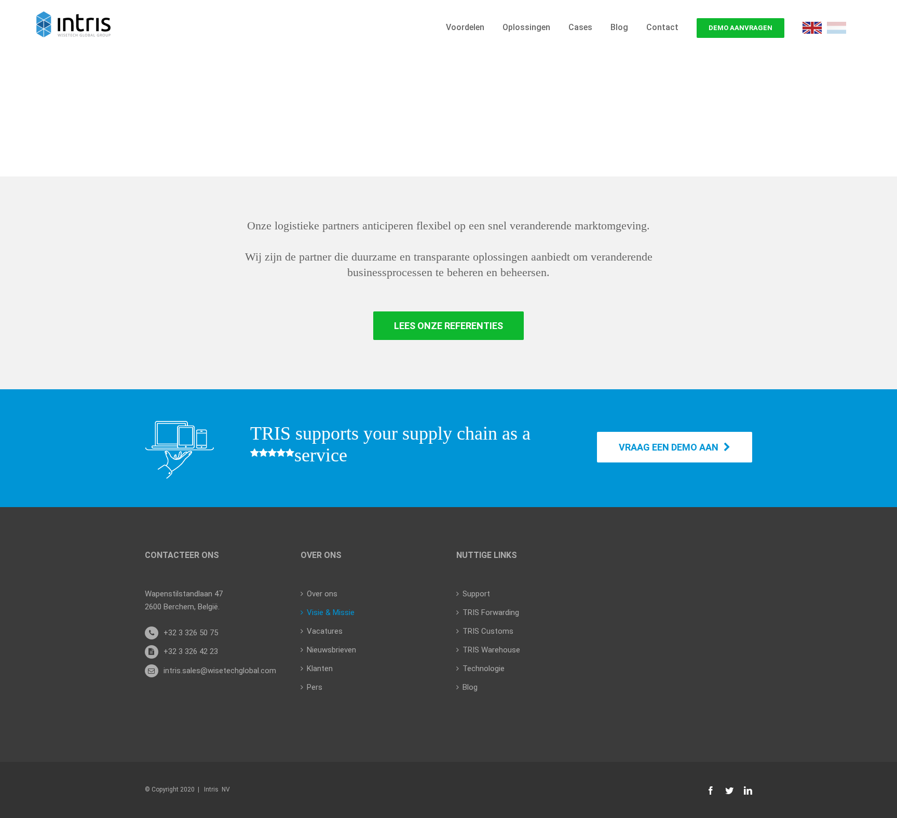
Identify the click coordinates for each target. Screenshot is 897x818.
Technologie (484, 668)
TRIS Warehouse (491, 650)
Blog (470, 687)
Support (476, 593)
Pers (314, 687)
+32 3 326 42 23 (191, 651)
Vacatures (325, 631)
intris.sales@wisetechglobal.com (220, 670)
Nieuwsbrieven (331, 650)
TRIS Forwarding (491, 612)
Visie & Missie (331, 612)
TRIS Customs (488, 631)
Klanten (320, 668)
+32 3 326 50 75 (191, 632)
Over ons (322, 593)
